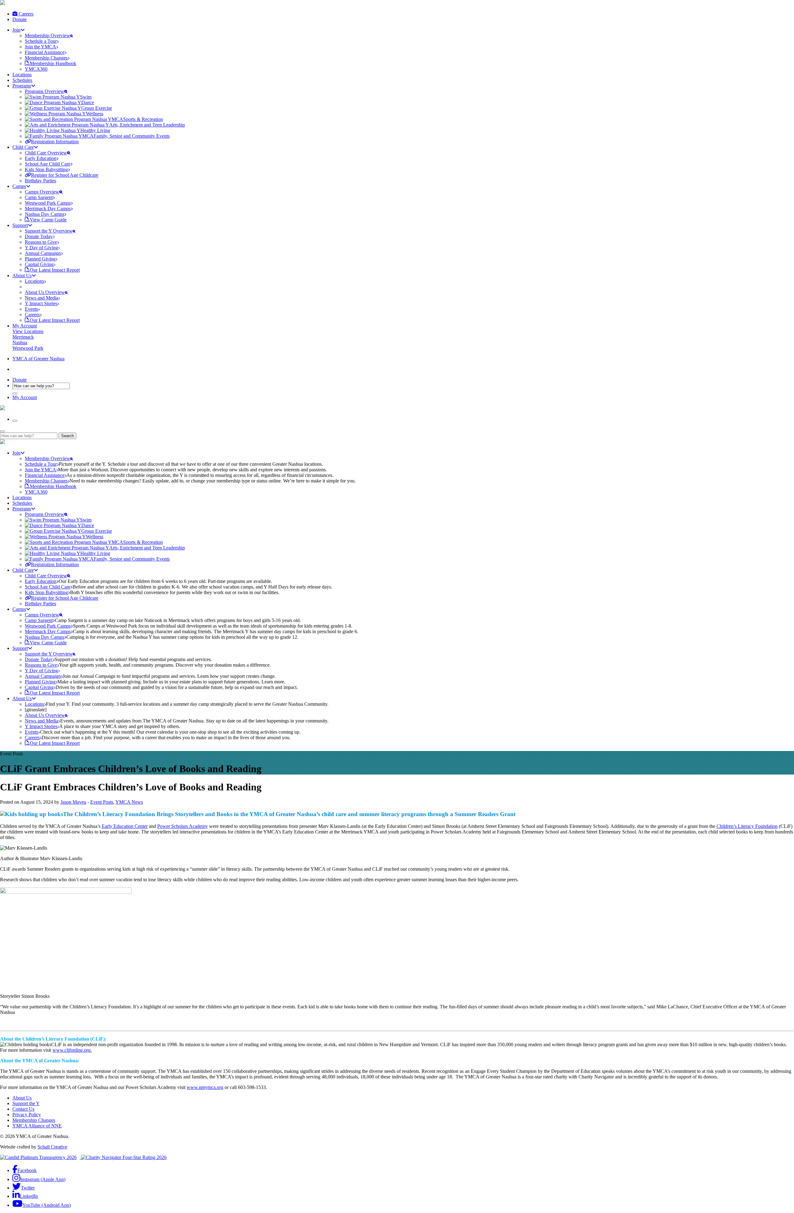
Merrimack (23, 337)
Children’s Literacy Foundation (747, 826)
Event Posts (101, 802)
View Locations (27, 331)
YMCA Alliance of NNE (37, 1125)
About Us (22, 1097)
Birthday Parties (40, 180)
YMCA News (129, 802)
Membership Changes (33, 1120)
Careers (25, 13)
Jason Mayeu (73, 802)
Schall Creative (52, 1146)
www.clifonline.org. (72, 1050)
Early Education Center (125, 826)
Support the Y (26, 1103)
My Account (24, 325)
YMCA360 (36, 69)
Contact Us (23, 1109)
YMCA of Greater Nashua (38, 358)
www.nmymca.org (205, 1087)
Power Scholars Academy (182, 826)
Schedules (22, 80)
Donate (19, 19)
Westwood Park (27, 348)
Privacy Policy (26, 1114)
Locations (22, 74)
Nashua (19, 342)
